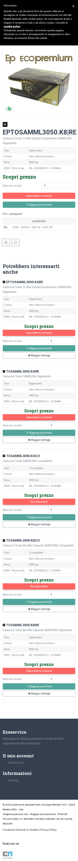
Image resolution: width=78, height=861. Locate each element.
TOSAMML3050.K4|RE (22, 371)
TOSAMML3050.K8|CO (23, 540)
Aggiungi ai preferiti (40, 204)
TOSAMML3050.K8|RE (22, 625)
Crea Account (16, 762)
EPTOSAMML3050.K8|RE (40, 132)
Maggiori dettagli (40, 355)
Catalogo (13, 780)
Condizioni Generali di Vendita (20, 829)
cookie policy (12, 26)
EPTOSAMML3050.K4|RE (24, 282)
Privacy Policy (48, 829)
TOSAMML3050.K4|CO (23, 456)
